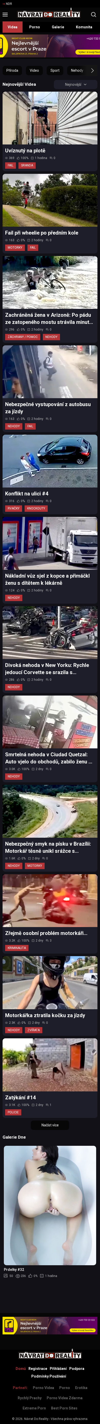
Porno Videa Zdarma (65, 1398)
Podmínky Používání (48, 1376)
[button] (87, 70)
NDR (9, 4)
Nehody (77, 70)
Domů (21, 1369)
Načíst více (50, 1125)
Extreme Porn (34, 1408)
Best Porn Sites (64, 1408)
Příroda (12, 70)
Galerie (58, 27)
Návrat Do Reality (36, 1419)
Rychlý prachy (30, 1398)
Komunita (84, 27)
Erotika (81, 1388)
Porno (34, 27)
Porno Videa (43, 1388)
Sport (55, 70)
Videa (12, 27)
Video (34, 70)
